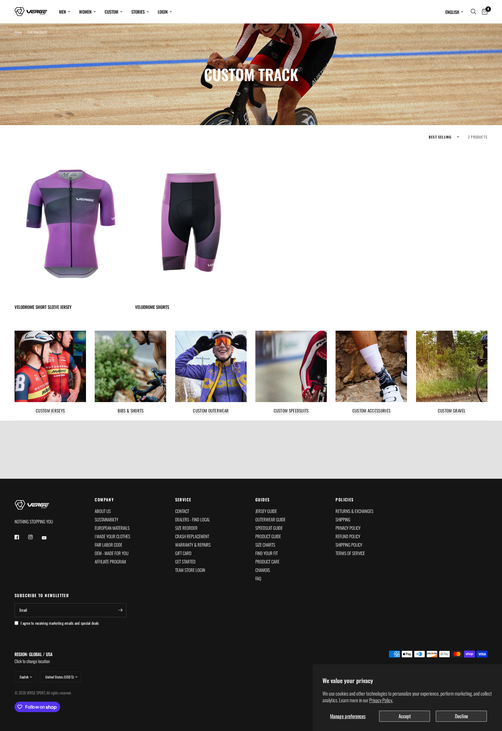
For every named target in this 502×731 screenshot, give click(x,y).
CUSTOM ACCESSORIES (371, 410)
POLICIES (345, 500)
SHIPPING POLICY (349, 544)
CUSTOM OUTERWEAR (211, 410)
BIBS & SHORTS (131, 410)
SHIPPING (343, 519)
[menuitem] (65, 11)
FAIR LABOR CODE (108, 544)
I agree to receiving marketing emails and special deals (60, 623)
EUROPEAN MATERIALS (112, 528)
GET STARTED (185, 561)
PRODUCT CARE (267, 561)
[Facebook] (21, 537)
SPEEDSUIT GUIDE (269, 528)
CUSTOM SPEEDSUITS (291, 410)
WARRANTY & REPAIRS (193, 544)
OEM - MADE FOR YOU (111, 553)
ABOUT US (103, 511)
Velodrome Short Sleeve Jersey (43, 307)
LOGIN (163, 11)
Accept (405, 716)
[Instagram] (34, 537)
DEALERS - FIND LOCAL (192, 519)
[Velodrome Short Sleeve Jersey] (70, 222)
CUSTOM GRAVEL (452, 410)
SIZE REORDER (186, 528)
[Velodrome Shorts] (191, 222)
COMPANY (104, 500)
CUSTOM (111, 11)
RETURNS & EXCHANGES (354, 511)
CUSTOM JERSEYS (50, 410)
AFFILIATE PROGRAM (110, 561)
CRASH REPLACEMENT (192, 536)
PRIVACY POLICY (348, 528)
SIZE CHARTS (265, 544)
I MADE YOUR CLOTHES (112, 536)
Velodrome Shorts (152, 307)
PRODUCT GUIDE (268, 536)
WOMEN (85, 11)
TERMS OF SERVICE (350, 553)
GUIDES (262, 500)
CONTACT (182, 511)
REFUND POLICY (348, 536)
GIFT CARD (183, 553)
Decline (461, 716)
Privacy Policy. (381, 700)
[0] (483, 11)
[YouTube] (48, 537)
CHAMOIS (262, 570)
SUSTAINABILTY (106, 519)
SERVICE (183, 500)
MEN (62, 11)
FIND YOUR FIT (266, 553)
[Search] (473, 11)
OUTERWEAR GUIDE (270, 519)
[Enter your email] (120, 610)
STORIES (138, 11)
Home (18, 32)
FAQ (258, 578)
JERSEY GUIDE (266, 511)
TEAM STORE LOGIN (190, 570)
